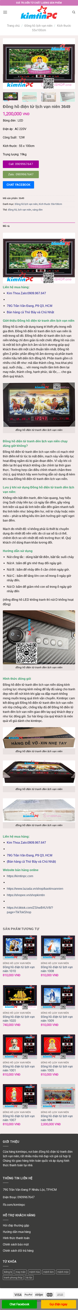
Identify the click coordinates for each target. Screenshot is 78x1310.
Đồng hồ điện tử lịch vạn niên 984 (57, 1118)
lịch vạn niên (24, 209)
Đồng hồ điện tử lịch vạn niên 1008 (57, 969)
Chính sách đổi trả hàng (18, 1250)
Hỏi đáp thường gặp (16, 1225)
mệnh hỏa (34, 1271)
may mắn (21, 1271)
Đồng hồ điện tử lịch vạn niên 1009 (57, 1019)
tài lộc (29, 1277)
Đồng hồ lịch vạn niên (38, 25)
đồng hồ (12, 209)
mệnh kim (48, 1271)
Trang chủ (13, 25)
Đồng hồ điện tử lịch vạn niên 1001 (19, 1068)
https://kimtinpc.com (20, 876)
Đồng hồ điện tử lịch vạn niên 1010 (19, 969)
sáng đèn (37, 209)
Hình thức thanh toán (16, 1238)
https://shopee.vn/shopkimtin (26, 895)
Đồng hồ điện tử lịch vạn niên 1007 (19, 1118)
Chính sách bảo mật (16, 1244)
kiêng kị (8, 1271)
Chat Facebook (19, 1304)
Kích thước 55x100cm (50, 204)
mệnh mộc (63, 1271)
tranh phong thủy (13, 1277)
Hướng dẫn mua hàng (17, 1232)
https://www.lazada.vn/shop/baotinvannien (35, 888)
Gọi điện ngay (58, 1304)
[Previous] (9, 64)
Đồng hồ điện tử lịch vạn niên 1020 (19, 1019)
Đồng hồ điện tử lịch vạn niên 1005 (57, 1068)
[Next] (69, 64)
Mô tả (6, 226)
